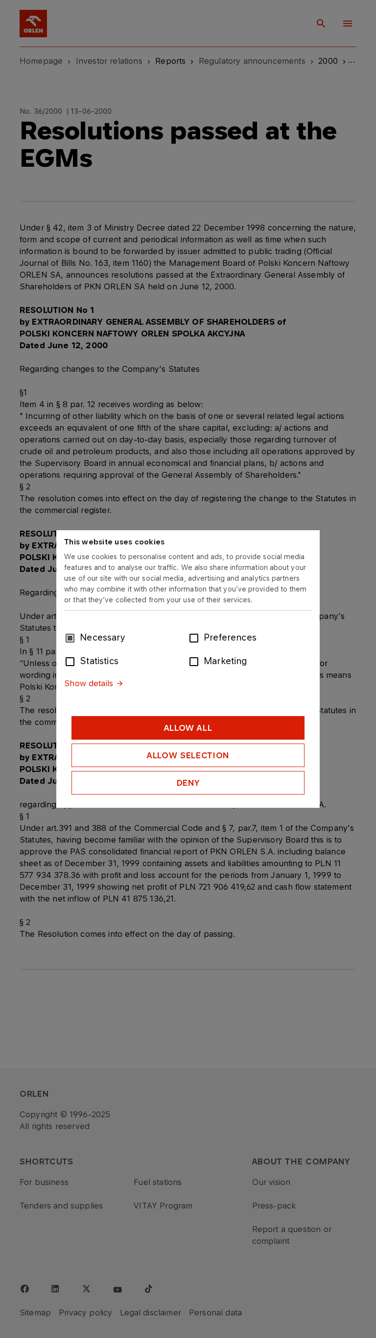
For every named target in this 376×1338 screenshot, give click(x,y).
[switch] (196, 637)
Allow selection (188, 755)
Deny (188, 783)
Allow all (188, 728)
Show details (88, 683)
